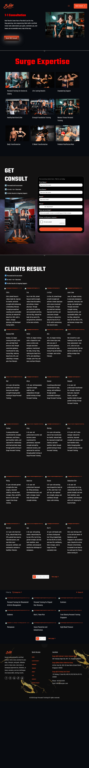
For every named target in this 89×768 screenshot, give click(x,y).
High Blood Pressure (66, 627)
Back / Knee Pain (39, 614)
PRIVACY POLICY (35, 683)
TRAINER (34, 668)
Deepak (69, 381)
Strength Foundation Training (41, 117)
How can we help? (45, 210)
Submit (61, 229)
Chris (69, 528)
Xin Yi (49, 528)
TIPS (33, 676)
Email (41, 196)
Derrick (8, 528)
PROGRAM (34, 664)
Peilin (28, 334)
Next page (54, 577)
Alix (48, 334)
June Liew (70, 292)
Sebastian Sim (71, 480)
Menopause (10, 627)
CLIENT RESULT (35, 661)
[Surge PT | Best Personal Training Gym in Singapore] (8, 6)
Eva (28, 292)
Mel (7, 381)
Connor (49, 381)
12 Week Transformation (40, 144)
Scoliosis (63, 602)
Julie (69, 334)
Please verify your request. (48, 217)
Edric (7, 292)
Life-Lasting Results (38, 90)
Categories (17, 592)
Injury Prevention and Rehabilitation (40, 629)
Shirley (49, 428)
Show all (80, 592)
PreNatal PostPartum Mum (66, 144)
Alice (28, 381)
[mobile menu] (68, 6)
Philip (8, 480)
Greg (28, 428)
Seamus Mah (10, 334)
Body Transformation (13, 144)
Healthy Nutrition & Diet (14, 117)
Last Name (43, 189)
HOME (33, 657)
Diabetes (10, 614)
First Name (43, 182)
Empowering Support (64, 90)
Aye (28, 528)
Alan (68, 428)
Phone (41, 204)
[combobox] (42, 206)
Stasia (49, 480)
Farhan (8, 428)
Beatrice (29, 480)
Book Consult (79, 6)
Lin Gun (49, 292)
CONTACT (34, 679)
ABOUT (33, 672)
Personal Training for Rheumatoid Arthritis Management (18, 604)
